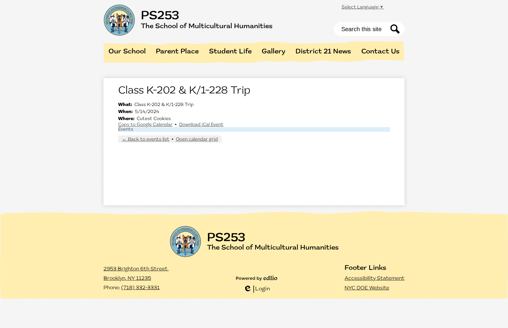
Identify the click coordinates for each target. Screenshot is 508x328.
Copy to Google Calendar (145, 124)
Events (125, 129)
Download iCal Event (201, 124)
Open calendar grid (197, 139)
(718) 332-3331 (140, 288)
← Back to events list (145, 139)
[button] (127, 51)
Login (256, 289)
